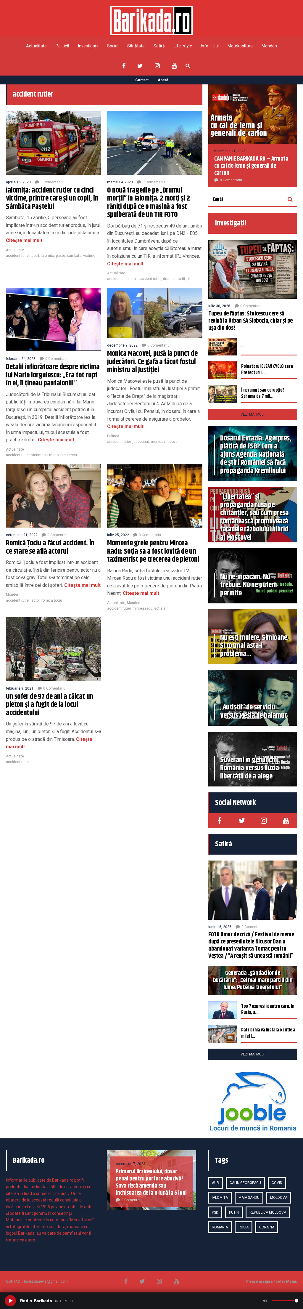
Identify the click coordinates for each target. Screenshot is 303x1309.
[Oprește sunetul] (265, 1301)
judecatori (141, 442)
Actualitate (36, 46)
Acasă (163, 80)
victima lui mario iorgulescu (54, 455)
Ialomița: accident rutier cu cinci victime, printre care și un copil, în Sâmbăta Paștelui (52, 198)
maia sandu (249, 1198)
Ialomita (47, 256)
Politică (62, 46)
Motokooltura (240, 46)
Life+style (183, 46)
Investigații (88, 46)
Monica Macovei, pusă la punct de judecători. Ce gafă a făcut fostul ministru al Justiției (152, 362)
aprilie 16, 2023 (18, 182)
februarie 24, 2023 (21, 359)
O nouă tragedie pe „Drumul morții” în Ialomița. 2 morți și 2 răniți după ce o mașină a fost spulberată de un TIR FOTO (148, 203)
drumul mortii (174, 279)
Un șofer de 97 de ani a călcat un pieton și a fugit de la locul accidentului (49, 705)
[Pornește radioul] (10, 1300)
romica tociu (51, 600)
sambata (74, 256)
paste (60, 256)
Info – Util (210, 46)
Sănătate (136, 46)
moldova (278, 1198)
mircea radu (142, 608)
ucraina (266, 1227)
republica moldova (267, 1212)
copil (35, 256)
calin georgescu (245, 1183)
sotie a (159, 608)
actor (35, 600)
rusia (243, 1227)
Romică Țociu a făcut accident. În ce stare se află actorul (50, 547)
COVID (277, 1183)
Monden (269, 46)
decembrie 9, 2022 (122, 345)
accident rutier (18, 256)
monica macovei (164, 442)
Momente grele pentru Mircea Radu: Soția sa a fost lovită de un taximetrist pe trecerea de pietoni (153, 551)
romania (220, 1227)
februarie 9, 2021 (19, 688)
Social (112, 46)
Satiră (159, 46)
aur (215, 1183)
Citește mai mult (24, 240)
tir (188, 279)
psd (215, 1212)
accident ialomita (121, 279)
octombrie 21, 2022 (22, 535)
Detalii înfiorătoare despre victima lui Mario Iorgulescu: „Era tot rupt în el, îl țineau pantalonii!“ (53, 375)
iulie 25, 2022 (118, 535)
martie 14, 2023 (120, 182)
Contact (142, 80)
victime (89, 256)
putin (234, 1212)
